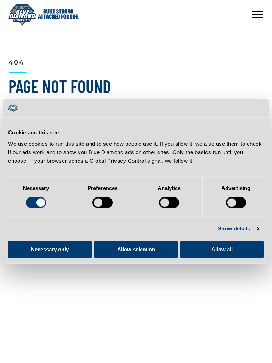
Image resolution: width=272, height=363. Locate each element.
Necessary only (50, 250)
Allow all (222, 250)
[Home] (44, 15)
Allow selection (136, 250)
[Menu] (257, 14)
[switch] (102, 202)
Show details (234, 228)
